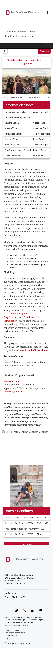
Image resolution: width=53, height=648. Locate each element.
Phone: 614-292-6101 (15, 597)
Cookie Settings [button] (11, 635)
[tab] (16, 97)
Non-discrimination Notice (15, 633)
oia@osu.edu (10, 593)
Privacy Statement (12, 630)
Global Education (19, 36)
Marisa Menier (11, 381)
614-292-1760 (31, 625)
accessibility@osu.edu (13, 625)
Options (44, 51)
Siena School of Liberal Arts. (33, 350)
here (27, 388)
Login (7, 638)
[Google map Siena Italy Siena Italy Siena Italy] (26, 447)
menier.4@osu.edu (13, 391)
